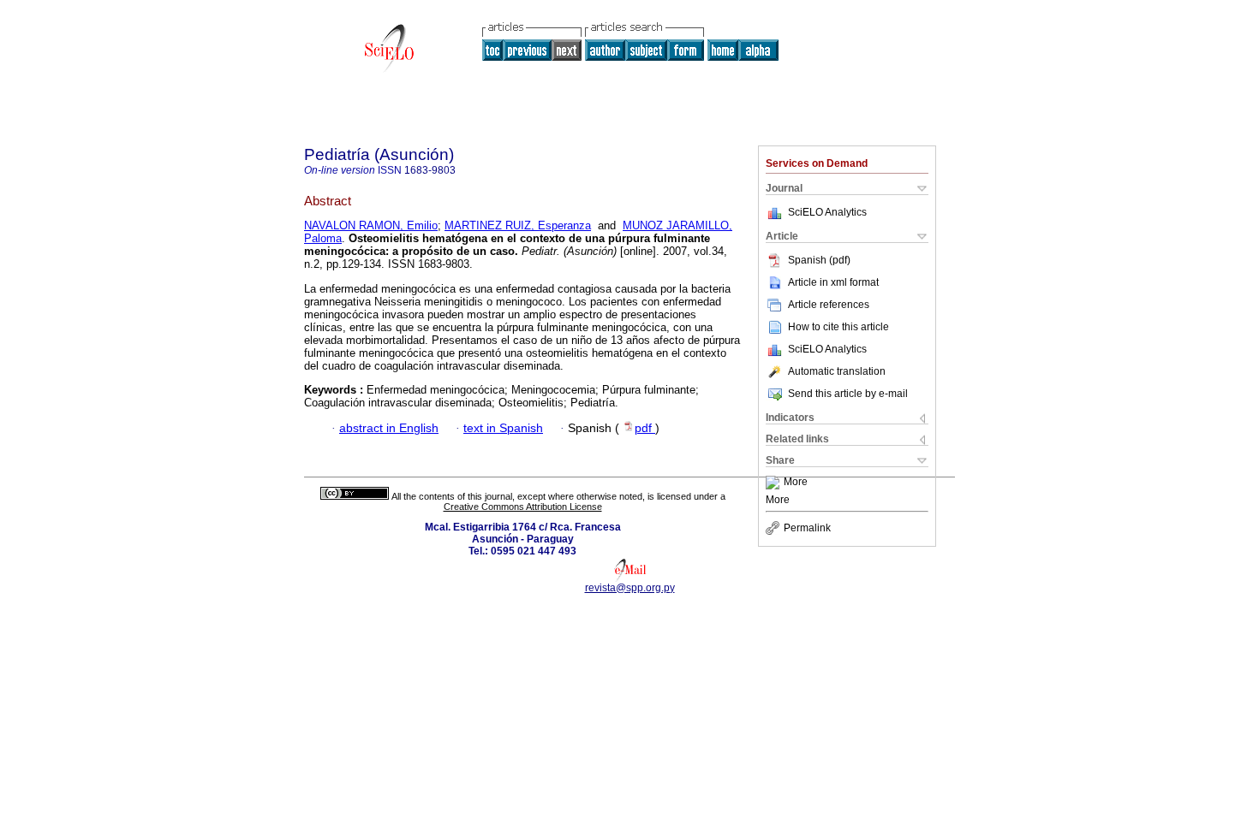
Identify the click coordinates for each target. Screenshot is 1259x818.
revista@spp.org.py (630, 588)
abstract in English (389, 428)
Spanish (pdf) (819, 260)
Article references (828, 305)
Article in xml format (833, 282)
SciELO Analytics (827, 212)
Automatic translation (837, 371)
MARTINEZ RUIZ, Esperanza (518, 225)
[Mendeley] (775, 483)
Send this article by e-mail (848, 394)
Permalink (807, 528)
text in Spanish (503, 428)
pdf (645, 428)
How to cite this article (838, 327)
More (796, 483)
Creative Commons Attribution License (523, 506)
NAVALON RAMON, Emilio (371, 225)
